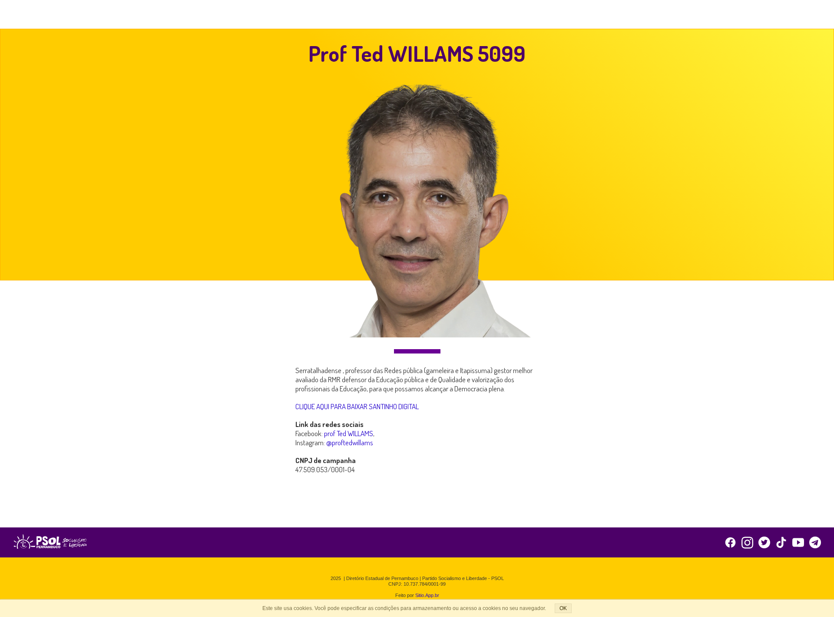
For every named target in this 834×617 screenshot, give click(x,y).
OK (563, 608)
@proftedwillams (349, 442)
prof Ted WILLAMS (348, 433)
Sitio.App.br (427, 595)
